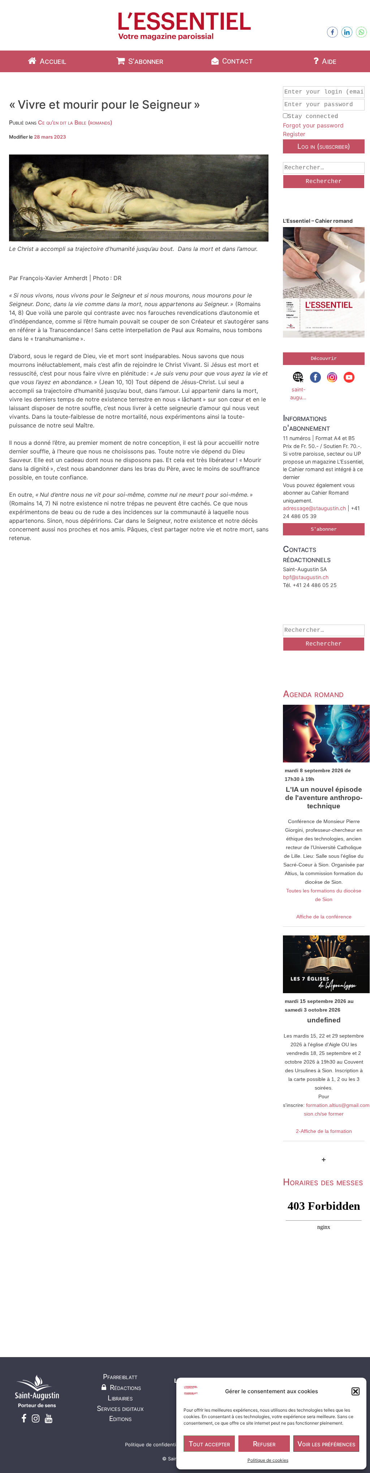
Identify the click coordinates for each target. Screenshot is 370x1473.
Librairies (120, 1398)
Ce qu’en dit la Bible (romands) (75, 122)
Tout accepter (209, 1443)
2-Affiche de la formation (324, 1131)
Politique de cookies (268, 1460)
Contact (236, 61)
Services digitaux (120, 1408)
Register (294, 134)
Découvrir (324, 358)
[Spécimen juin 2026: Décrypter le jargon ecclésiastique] (324, 283)
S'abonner (324, 529)
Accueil (52, 61)
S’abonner (144, 61)
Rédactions (124, 1387)
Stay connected (313, 116)
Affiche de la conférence (324, 917)
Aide (328, 61)
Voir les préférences (326, 1443)
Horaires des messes (323, 1181)
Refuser (264, 1443)
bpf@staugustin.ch (306, 577)
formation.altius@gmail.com (338, 1105)
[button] (355, 1391)
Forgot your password (313, 125)
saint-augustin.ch (298, 393)
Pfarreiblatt (120, 1376)
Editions (120, 1418)
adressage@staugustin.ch (314, 508)
